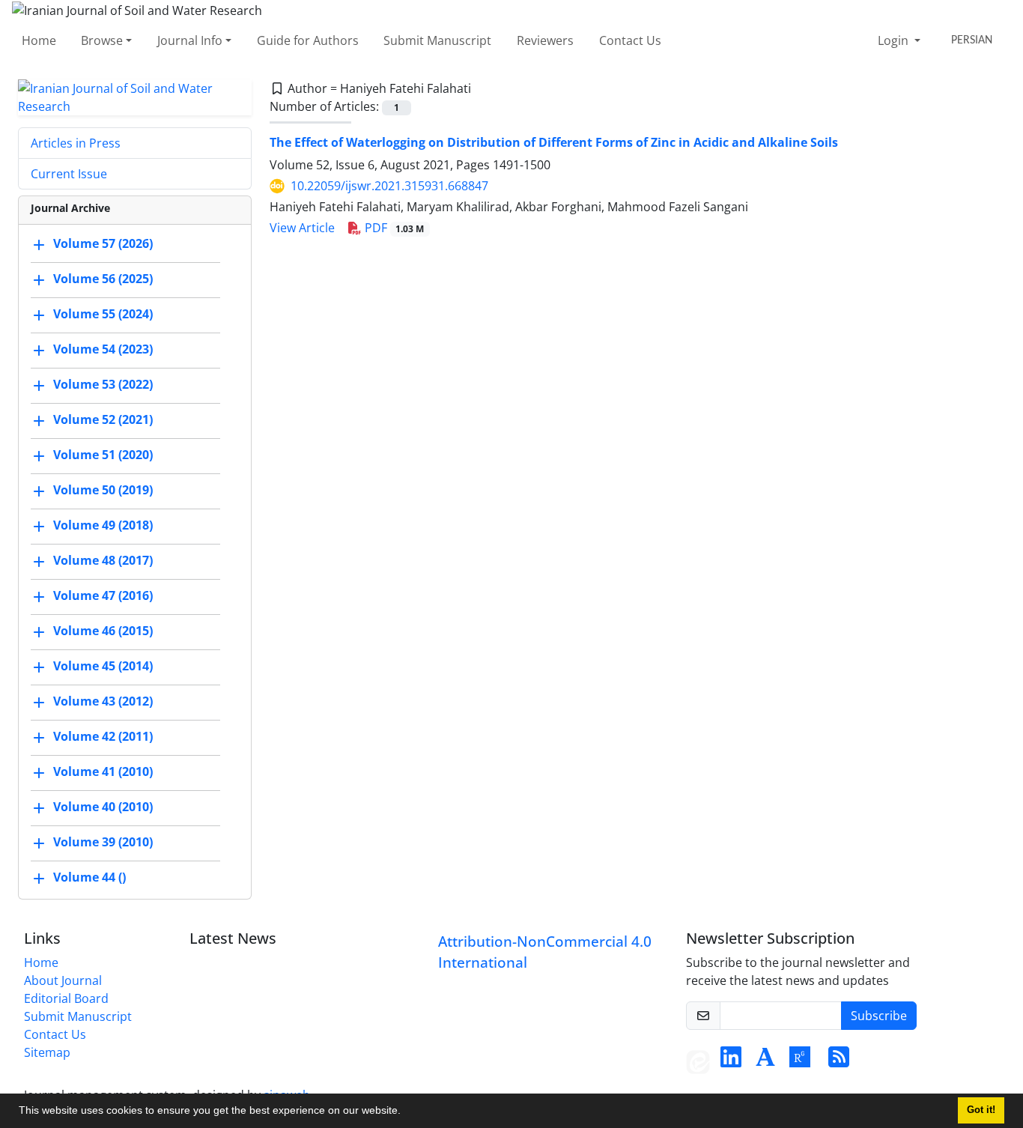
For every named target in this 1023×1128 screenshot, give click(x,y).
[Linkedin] (731, 1061)
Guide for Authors (308, 40)
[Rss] (839, 1061)
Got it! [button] (981, 1110)
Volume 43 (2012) (103, 701)
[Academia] (765, 1061)
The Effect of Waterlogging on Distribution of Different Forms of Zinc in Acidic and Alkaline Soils (554, 142)
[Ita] (698, 1061)
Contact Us (630, 40)
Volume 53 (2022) (103, 384)
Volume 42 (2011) (103, 736)
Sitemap (47, 1052)
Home (39, 40)
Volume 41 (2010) (103, 771)
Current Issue (69, 174)
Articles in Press (76, 143)
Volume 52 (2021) (103, 419)
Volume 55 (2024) (103, 314)
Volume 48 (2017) (103, 560)
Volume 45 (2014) (103, 666)
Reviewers (545, 40)
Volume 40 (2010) (103, 806)
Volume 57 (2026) (103, 243)
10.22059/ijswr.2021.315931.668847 (389, 186)
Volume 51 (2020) (103, 454)
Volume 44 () (89, 877)
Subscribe (879, 1015)
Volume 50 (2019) (103, 490)
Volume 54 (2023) (103, 349)
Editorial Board (66, 998)
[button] (406, 1112)
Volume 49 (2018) (103, 525)
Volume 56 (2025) (103, 278)
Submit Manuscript (437, 40)
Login (894, 40)
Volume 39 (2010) (103, 842)
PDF (393, 227)
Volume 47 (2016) (103, 595)
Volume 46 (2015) (103, 630)
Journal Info (189, 40)
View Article (302, 227)
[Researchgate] (800, 1061)
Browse (102, 40)
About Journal (63, 980)
